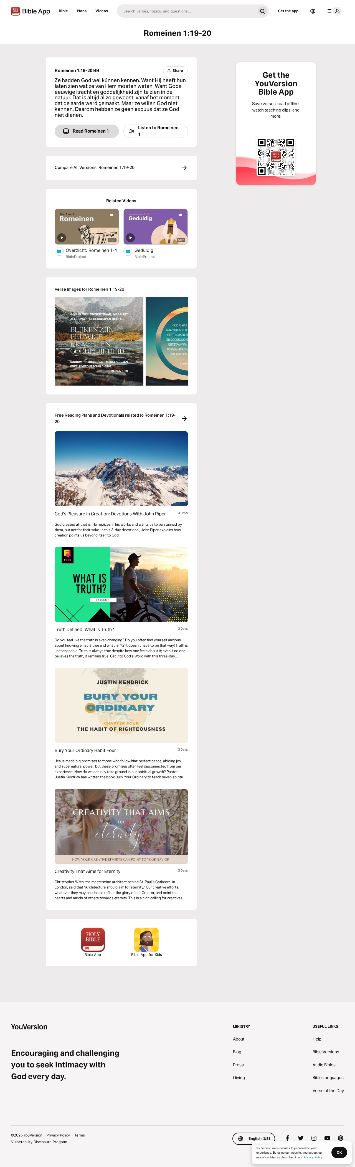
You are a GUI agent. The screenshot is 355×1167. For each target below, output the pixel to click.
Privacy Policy (58, 1135)
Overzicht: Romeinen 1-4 (92, 250)
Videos (101, 11)
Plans (82, 11)
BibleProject (76, 256)
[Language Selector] (312, 11)
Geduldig (149, 250)
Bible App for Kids (146, 954)
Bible (63, 11)
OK (339, 1152)
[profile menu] (333, 11)
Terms (79, 1135)
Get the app (288, 11)
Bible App (93, 954)
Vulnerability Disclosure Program (39, 1142)
